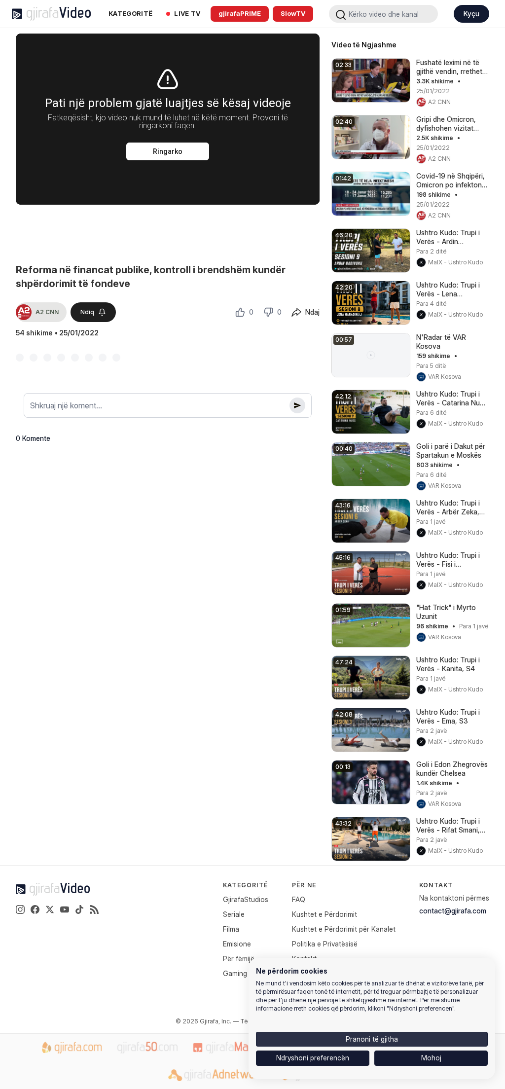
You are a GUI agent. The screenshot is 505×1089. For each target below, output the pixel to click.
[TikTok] (79, 909)
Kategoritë (130, 13)
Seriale (234, 914)
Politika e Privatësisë (325, 944)
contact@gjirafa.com (452, 911)
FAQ (298, 899)
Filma (231, 929)
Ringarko (167, 151)
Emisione (237, 944)
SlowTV (293, 13)
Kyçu (471, 13)
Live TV (187, 13)
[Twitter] (49, 909)
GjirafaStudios (245, 899)
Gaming (235, 973)
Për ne (304, 885)
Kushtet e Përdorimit (324, 914)
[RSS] (94, 909)
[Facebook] (35, 909)
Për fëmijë (238, 958)
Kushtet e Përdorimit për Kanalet (344, 929)
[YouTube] (64, 909)
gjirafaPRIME (239, 13)
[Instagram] (20, 909)
